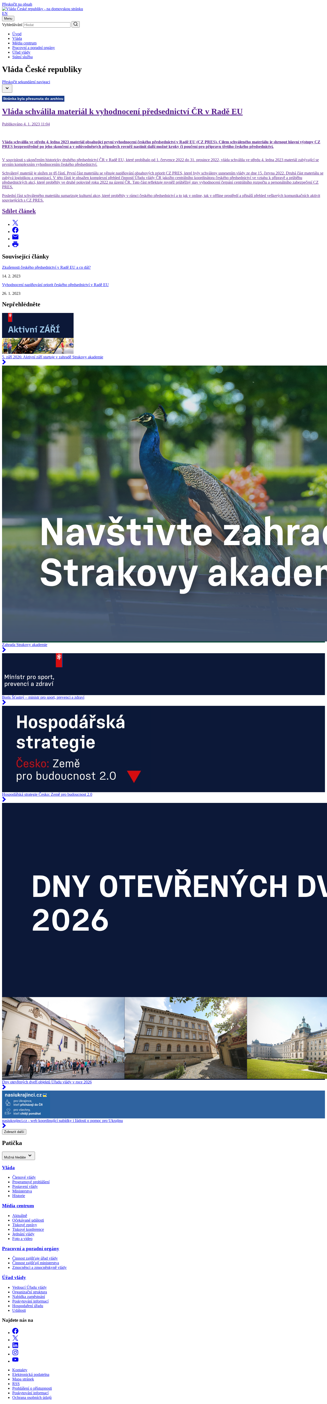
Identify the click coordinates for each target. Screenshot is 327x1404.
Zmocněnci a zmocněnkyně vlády (39, 1267)
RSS (16, 1384)
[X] (15, 1340)
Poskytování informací (30, 1301)
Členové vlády (24, 1177)
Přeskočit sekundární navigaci (26, 82)
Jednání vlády (23, 1234)
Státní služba (22, 57)
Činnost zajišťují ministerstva (35, 1263)
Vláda (17, 38)
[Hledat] (76, 24)
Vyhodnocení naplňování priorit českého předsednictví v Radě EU (55, 285)
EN (5, 13)
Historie (18, 1196)
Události (19, 1310)
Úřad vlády (21, 52)
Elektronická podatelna (30, 1374)
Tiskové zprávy (24, 1225)
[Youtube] (15, 1361)
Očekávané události (28, 1220)
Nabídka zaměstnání (28, 1296)
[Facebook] (15, 1332)
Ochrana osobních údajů (32, 1397)
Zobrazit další (14, 1132)
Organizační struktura (29, 1292)
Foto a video (22, 1238)
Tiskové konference (28, 1229)
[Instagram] (15, 1354)
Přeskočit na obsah (17, 4)
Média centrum (24, 43)
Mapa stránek (23, 1379)
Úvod (16, 34)
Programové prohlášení (31, 1182)
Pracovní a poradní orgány (33, 47)
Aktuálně (19, 1215)
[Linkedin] (15, 1347)
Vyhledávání (12, 24)
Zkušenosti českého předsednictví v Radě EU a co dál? (46, 267)
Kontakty (19, 1370)
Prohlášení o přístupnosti (32, 1388)
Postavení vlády (25, 1186)
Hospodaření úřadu (27, 1306)
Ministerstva (22, 1191)
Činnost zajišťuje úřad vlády (35, 1258)
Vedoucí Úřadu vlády (29, 1287)
